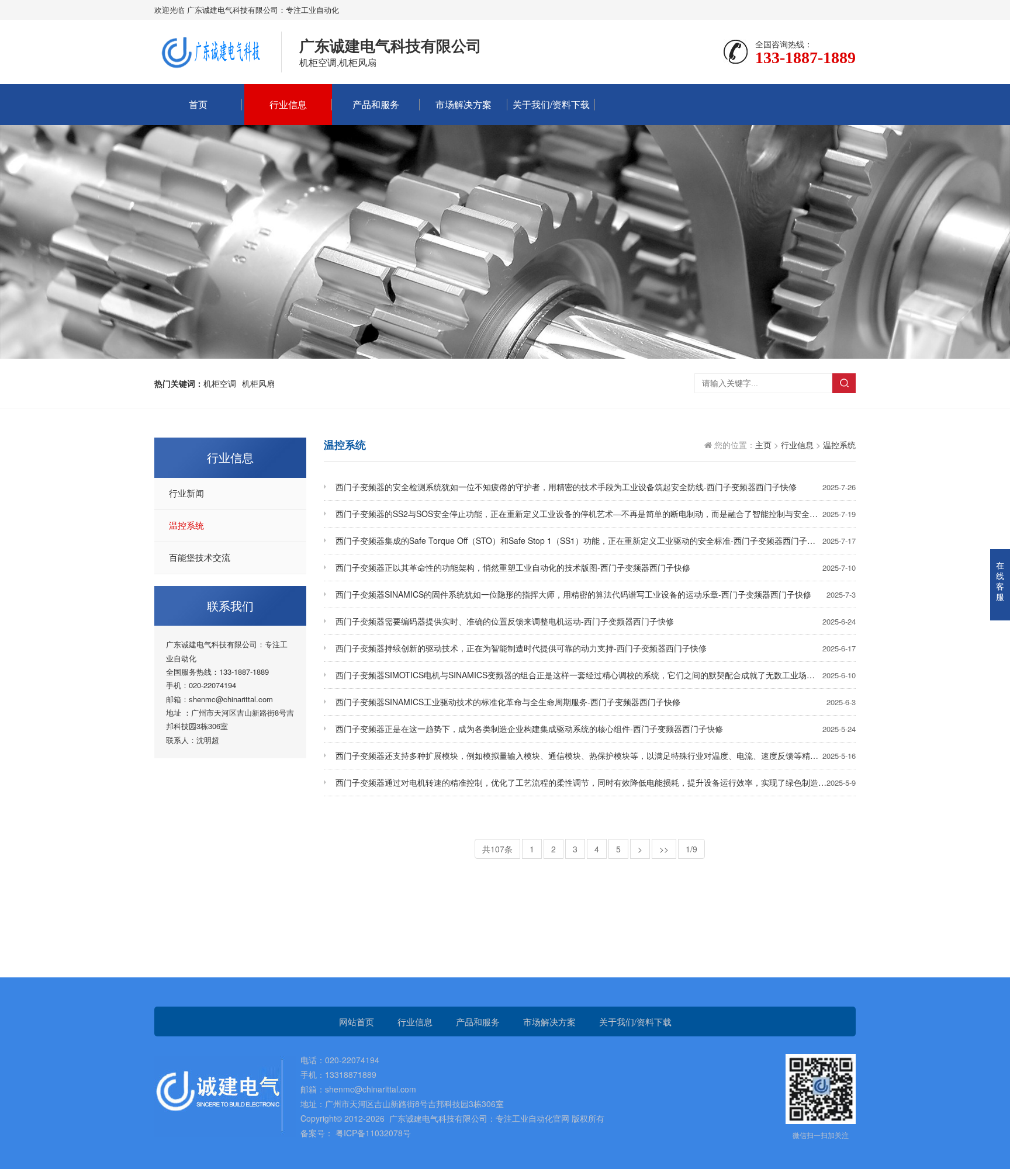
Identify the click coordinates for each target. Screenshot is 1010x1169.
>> (664, 849)
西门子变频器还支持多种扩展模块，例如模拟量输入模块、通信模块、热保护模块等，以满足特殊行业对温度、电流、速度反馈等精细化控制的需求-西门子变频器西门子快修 (595, 755)
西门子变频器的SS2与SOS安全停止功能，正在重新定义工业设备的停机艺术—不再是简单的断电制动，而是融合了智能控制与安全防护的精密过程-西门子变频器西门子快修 (595, 513)
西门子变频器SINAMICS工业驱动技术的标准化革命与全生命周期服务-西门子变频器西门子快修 (595, 701)
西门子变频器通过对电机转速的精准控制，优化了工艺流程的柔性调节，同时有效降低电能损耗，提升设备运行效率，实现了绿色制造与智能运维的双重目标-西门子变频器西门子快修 (595, 782)
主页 (763, 444)
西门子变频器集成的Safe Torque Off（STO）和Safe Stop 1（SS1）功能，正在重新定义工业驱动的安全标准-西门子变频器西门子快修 (595, 540)
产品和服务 (375, 104)
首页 (198, 104)
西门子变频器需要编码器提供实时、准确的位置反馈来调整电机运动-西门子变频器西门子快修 (595, 621)
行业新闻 (186, 493)
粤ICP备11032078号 (372, 1133)
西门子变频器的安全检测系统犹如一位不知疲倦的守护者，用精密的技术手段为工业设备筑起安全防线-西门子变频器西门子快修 (595, 486)
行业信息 (288, 104)
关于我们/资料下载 (551, 104)
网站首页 (356, 1021)
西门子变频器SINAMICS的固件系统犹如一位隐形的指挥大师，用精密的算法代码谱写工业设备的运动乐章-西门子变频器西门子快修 (595, 594)
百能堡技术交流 (199, 558)
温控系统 (186, 525)
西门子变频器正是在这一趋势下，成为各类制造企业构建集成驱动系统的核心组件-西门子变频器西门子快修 (595, 728)
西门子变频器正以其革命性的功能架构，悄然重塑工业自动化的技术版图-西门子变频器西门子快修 (595, 567)
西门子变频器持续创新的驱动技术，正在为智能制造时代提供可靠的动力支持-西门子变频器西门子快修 (595, 648)
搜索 (844, 383)
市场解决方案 (463, 104)
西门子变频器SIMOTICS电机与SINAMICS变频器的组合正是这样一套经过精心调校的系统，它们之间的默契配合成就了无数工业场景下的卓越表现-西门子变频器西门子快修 (595, 675)
